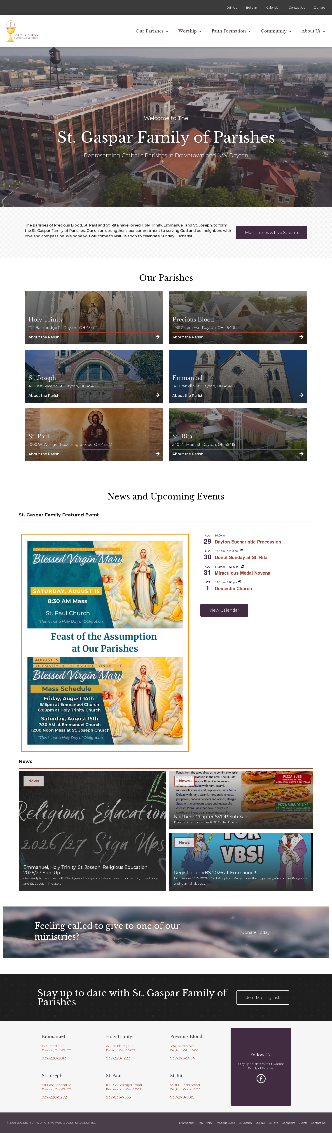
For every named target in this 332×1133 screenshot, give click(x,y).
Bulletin (251, 7)
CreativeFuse (87, 1122)
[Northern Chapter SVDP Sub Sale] (241, 800)
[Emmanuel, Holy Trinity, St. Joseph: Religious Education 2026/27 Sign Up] (92, 831)
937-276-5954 (182, 1058)
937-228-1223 (118, 1058)
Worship (187, 31)
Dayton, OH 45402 (56, 1050)
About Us (311, 31)
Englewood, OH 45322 (123, 1089)
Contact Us (297, 7)
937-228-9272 (54, 1097)
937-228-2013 (54, 1058)
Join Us (232, 7)
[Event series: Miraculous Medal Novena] (242, 566)
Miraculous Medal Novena (242, 572)
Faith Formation (229, 31)
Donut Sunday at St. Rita (241, 557)
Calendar (273, 7)
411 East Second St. (57, 1085)
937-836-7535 (118, 1097)
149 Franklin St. (53, 1046)
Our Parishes (150, 31)
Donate (319, 7)
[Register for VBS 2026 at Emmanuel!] (241, 862)
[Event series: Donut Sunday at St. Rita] (241, 551)
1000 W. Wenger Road (124, 1085)
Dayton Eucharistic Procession (248, 541)
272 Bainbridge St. (120, 1046)
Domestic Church (233, 588)
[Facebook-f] (261, 1078)
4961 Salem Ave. (182, 1046)
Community (274, 31)
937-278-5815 (182, 1097)
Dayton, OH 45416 (184, 1050)
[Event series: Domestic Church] (239, 582)
